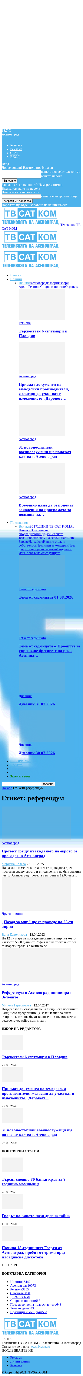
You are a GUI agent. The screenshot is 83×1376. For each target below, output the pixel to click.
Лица (61, 538)
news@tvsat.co (40, 1346)
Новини (16, 279)
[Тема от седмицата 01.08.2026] (42, 585)
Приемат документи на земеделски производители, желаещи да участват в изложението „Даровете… (44, 391)
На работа (36, 541)
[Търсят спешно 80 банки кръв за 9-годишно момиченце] (12, 1171)
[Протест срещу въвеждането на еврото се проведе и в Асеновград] (36, 839)
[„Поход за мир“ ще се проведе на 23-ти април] (36, 910)
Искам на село (46, 538)
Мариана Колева (14, 864)
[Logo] (31, 248)
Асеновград (38, 283)
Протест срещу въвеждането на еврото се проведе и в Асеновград (39, 853)
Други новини (12, 913)
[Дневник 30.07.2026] (42, 741)
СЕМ (14, 153)
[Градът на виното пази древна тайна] (12, 1208)
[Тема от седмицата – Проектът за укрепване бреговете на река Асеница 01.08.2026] (42, 634)
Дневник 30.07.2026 (37, 753)
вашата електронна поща (59, 196)
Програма (17, 772)
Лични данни (20, 1361)
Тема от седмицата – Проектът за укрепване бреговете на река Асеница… (49, 651)
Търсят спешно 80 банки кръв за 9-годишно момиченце (34, 1181)
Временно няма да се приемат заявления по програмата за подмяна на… (46, 510)
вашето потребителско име (60, 171)
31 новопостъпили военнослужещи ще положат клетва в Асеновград (45, 452)
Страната (72, 286)
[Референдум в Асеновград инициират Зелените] (36, 980)
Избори (52, 283)
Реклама (16, 149)
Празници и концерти (52, 545)
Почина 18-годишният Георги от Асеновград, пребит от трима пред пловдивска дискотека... (33, 1252)
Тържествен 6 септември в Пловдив (34, 1057)
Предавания (19, 522)
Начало (15, 275)
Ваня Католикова (14, 934)
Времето (16, 765)
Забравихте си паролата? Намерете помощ (32, 184)
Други (46, 534)
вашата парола (51, 176)
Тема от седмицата (46, 553)
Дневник (35, 534)
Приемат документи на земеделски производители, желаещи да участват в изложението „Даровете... (38, 1093)
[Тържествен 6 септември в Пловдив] (42, 319)
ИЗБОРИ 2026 (20, 761)
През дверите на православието (47, 547)
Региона (34, 286)
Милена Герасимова (16, 1005)
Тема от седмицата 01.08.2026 (46, 597)
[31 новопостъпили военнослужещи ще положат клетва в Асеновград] (42, 435)
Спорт (28, 553)
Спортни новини (52, 286)
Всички (24, 283)
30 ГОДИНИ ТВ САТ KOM (50, 526)
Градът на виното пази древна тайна (36, 1216)
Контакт (16, 145)
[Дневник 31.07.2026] (42, 692)
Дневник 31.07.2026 (37, 704)
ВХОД (15, 156)
